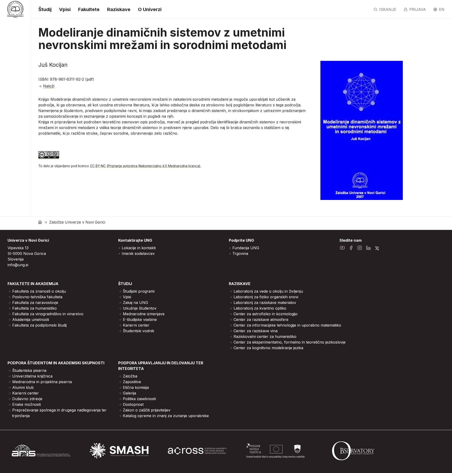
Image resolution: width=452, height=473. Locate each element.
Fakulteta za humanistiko (34, 308)
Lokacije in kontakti (139, 247)
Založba (130, 376)
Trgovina (240, 253)
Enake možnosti (26, 404)
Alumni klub (23, 387)
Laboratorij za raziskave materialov (265, 302)
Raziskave (118, 9)
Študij (45, 9)
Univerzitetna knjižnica (32, 376)
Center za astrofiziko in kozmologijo (266, 313)
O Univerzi (149, 9)
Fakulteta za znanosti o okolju (39, 291)
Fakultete (89, 9)
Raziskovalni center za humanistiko (265, 336)
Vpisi (65, 9)
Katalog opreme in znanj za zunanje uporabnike (166, 415)
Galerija (129, 393)
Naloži (48, 86)
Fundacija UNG (245, 247)
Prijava (417, 9)
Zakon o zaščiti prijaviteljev (146, 410)
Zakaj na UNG (135, 302)
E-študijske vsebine (140, 319)
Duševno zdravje (27, 398)
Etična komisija (136, 387)
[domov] (40, 222)
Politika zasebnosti (139, 398)
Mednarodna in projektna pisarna (42, 381)
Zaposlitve (132, 381)
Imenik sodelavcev (138, 253)
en (441, 9)
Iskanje (387, 9)
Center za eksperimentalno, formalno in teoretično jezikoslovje (290, 342)
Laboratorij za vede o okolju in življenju (268, 291)
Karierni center (136, 325)
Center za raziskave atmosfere (261, 319)
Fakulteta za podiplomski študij (39, 325)
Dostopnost (133, 404)
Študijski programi (138, 291)
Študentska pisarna (29, 370)
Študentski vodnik (138, 330)
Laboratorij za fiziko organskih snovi (266, 297)
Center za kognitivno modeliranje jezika (268, 347)
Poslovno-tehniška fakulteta (37, 297)
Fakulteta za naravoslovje (35, 302)
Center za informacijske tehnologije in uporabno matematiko (287, 325)
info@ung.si (18, 264)
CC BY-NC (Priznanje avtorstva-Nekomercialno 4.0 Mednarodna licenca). (145, 166)
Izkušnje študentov (140, 308)
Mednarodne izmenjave (144, 313)
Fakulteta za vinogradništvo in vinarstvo (47, 313)
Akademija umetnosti (30, 319)
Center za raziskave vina (256, 330)
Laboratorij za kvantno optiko (260, 308)
